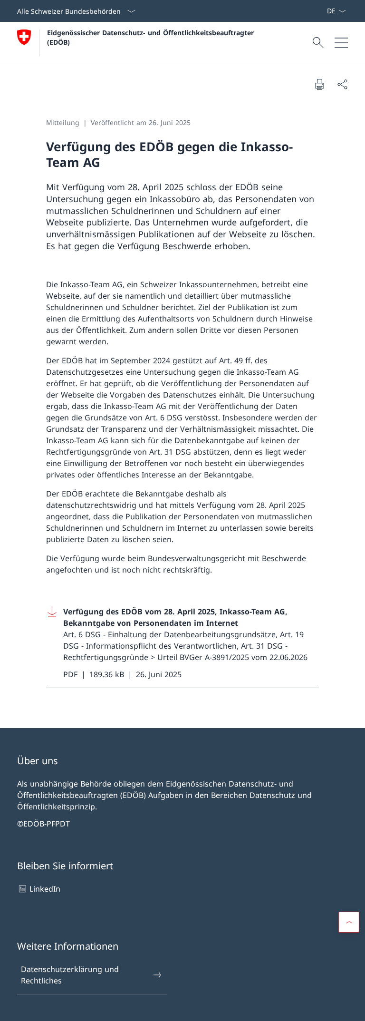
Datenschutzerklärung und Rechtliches (70, 975)
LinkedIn (44, 889)
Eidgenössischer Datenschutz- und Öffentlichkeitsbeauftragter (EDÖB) (153, 37)
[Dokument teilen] (342, 84)
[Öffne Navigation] (341, 42)
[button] (348, 922)
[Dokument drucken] (319, 84)
